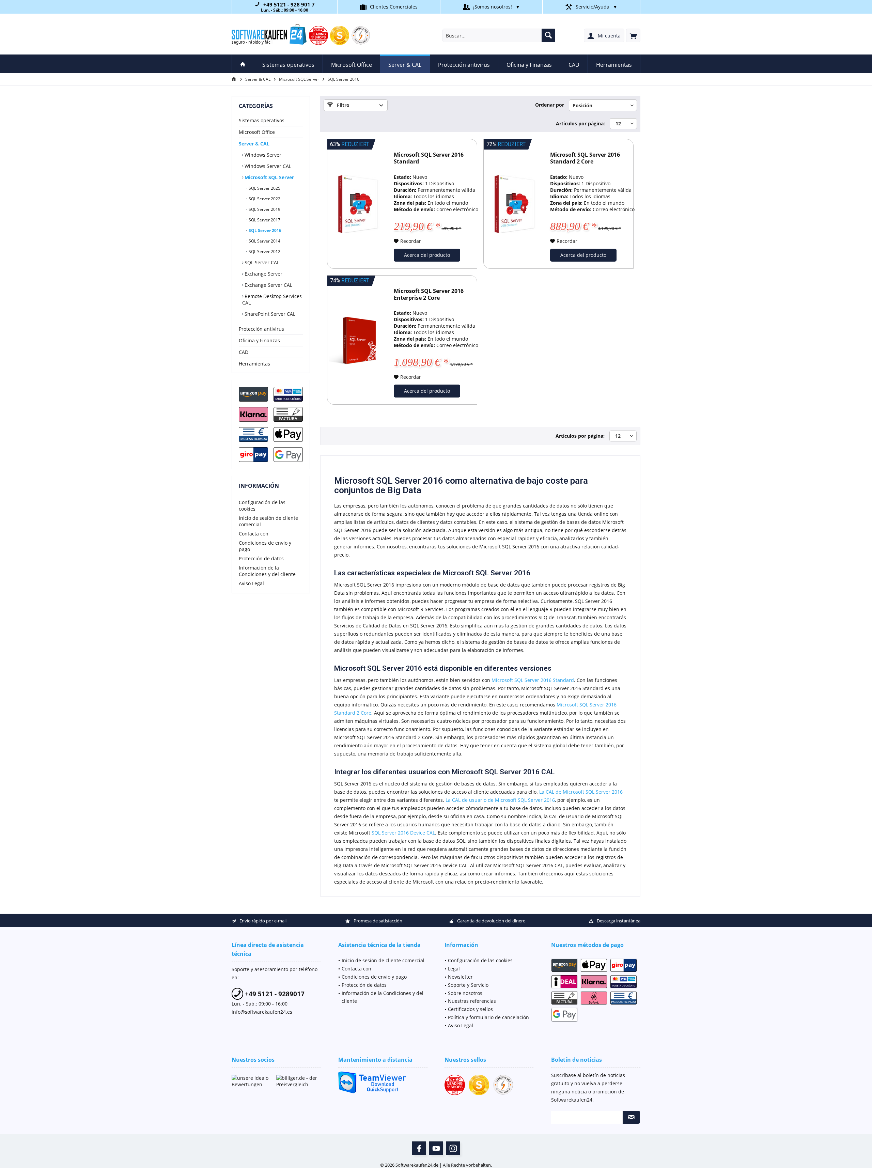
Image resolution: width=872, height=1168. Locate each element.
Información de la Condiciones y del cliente (267, 570)
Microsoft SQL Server (268, 177)
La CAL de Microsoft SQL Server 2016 (581, 792)
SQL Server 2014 (264, 241)
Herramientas (254, 363)
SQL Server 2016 (264, 230)
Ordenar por (549, 105)
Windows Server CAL (267, 166)
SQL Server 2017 (264, 220)
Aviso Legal (251, 583)
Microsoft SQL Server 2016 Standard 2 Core (585, 158)
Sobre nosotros (465, 993)
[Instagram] (453, 1148)
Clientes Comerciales (394, 6)
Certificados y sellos (470, 1009)
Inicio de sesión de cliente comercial (268, 521)
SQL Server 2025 (264, 188)
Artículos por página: (580, 123)
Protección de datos (261, 558)
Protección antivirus (261, 329)
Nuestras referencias (472, 1001)
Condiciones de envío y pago (265, 546)
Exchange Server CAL (267, 285)
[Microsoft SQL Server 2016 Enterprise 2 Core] (358, 340)
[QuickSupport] (383, 1082)
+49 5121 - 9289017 (274, 994)
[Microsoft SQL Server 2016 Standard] (358, 204)
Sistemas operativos (261, 120)
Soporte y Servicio (468, 985)
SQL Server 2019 (264, 209)
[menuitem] (633, 35)
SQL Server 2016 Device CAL (403, 832)
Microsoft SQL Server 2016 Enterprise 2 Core (429, 294)
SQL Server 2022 (264, 199)
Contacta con (253, 533)
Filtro (342, 105)
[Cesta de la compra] (633, 35)
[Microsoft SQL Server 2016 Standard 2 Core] (514, 204)
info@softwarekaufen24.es (262, 1012)
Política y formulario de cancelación (488, 1017)
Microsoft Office (257, 132)
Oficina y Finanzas (259, 340)
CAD (243, 352)
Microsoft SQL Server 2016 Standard (429, 158)
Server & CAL (254, 143)
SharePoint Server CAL (269, 314)
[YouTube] (436, 1148)
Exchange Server (262, 273)
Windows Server (262, 155)
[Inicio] (243, 63)
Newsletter (460, 977)
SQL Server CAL (261, 262)
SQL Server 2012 (264, 251)
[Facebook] (419, 1148)
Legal (454, 968)
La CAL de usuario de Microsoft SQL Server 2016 (500, 800)
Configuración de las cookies (262, 505)
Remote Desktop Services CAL (272, 299)
